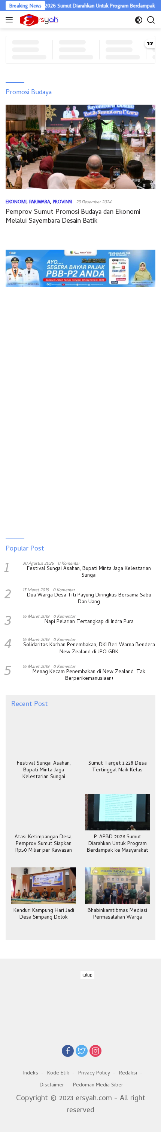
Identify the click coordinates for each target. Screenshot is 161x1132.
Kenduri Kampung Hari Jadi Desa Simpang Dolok (43, 914)
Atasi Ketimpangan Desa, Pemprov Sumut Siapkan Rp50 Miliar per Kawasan (44, 844)
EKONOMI (16, 201)
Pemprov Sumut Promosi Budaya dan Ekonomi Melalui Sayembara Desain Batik (73, 216)
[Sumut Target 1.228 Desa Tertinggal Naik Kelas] (117, 738)
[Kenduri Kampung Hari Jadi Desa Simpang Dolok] (43, 885)
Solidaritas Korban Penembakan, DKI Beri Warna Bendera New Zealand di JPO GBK (89, 649)
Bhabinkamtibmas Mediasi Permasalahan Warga (117, 914)
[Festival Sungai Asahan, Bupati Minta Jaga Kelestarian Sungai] (43, 738)
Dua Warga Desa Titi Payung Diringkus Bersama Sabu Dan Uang (89, 599)
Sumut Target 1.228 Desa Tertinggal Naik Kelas (117, 767)
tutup (87, 975)
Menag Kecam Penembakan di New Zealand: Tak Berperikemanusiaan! (89, 675)
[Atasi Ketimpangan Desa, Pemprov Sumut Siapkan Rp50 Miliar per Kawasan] (43, 812)
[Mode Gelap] (138, 20)
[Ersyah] (38, 20)
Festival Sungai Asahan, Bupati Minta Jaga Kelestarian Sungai (89, 572)
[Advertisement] (80, 315)
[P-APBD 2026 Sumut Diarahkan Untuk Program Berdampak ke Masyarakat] (117, 812)
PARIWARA (39, 201)
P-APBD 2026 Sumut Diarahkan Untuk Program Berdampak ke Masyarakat (117, 844)
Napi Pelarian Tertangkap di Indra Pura (89, 622)
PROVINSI (62, 201)
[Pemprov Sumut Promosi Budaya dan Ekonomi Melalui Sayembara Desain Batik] (80, 147)
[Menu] (11, 19)
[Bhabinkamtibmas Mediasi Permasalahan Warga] (117, 885)
